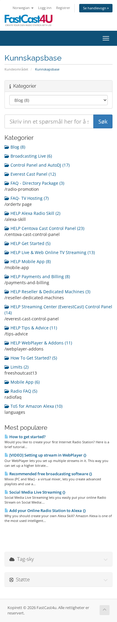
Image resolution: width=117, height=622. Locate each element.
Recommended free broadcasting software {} (50, 473)
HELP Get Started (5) (29, 243)
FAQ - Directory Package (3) (36, 183)
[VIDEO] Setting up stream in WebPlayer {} (47, 455)
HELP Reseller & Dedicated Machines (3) (49, 291)
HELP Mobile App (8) (30, 261)
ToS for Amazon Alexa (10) (35, 406)
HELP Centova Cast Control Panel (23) (46, 228)
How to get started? (27, 436)
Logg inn (45, 7)
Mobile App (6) (24, 382)
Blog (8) (17, 147)
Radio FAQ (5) (23, 391)
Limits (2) (18, 367)
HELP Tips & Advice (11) (33, 328)
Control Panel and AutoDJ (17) (39, 165)
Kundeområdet (16, 69)
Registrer (63, 7)
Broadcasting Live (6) (30, 156)
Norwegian (22, 7)
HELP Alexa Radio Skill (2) (34, 213)
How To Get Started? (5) (33, 358)
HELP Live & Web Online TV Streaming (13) (52, 252)
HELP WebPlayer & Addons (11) (40, 343)
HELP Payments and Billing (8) (39, 276)
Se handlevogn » (96, 8)
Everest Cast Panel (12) (32, 174)
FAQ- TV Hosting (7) (29, 198)
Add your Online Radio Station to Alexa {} (47, 510)
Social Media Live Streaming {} (36, 492)
